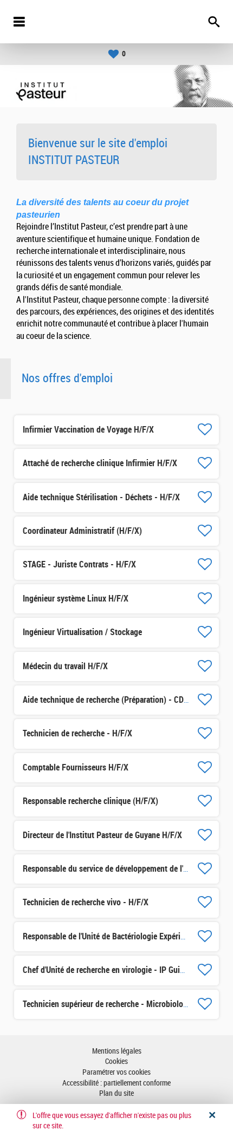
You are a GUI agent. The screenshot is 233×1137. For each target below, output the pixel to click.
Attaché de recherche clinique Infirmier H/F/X (100, 463)
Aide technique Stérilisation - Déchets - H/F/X (101, 497)
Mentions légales (116, 1051)
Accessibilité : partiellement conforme (116, 1083)
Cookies (116, 1061)
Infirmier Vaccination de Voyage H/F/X (88, 429)
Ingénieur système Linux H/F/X (75, 598)
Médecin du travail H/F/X (65, 666)
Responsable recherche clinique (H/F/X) (90, 801)
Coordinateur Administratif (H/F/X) (82, 531)
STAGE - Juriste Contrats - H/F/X (79, 564)
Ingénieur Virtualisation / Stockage (82, 632)
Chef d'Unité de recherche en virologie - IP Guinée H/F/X (118, 970)
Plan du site (116, 1093)
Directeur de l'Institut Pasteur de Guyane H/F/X (102, 835)
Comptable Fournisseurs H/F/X (75, 767)
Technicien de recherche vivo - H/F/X (85, 902)
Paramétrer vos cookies (116, 1072)
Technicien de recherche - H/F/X (77, 733)
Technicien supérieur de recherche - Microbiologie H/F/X (119, 1004)
